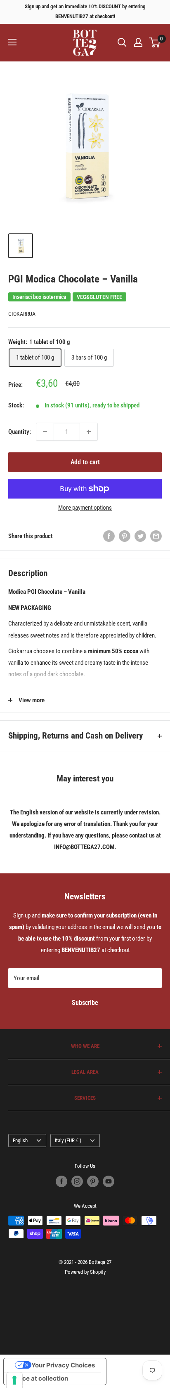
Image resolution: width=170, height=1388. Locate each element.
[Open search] (122, 42)
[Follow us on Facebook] (61, 1181)
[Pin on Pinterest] (124, 536)
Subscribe (85, 1003)
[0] (155, 42)
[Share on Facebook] (109, 536)
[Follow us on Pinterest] (93, 1181)
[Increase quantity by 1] (88, 431)
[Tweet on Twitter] (140, 536)
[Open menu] (12, 42)
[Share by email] (156, 536)
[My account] (138, 42)
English (20, 1140)
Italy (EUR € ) (68, 1140)
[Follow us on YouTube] (108, 1181)
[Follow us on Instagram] (77, 1181)
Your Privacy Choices (63, 1365)
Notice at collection (39, 1378)
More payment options (85, 507)
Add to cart (85, 462)
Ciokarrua (21, 314)
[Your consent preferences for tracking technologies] (14, 1380)
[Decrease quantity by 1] (45, 431)
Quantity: (19, 431)
